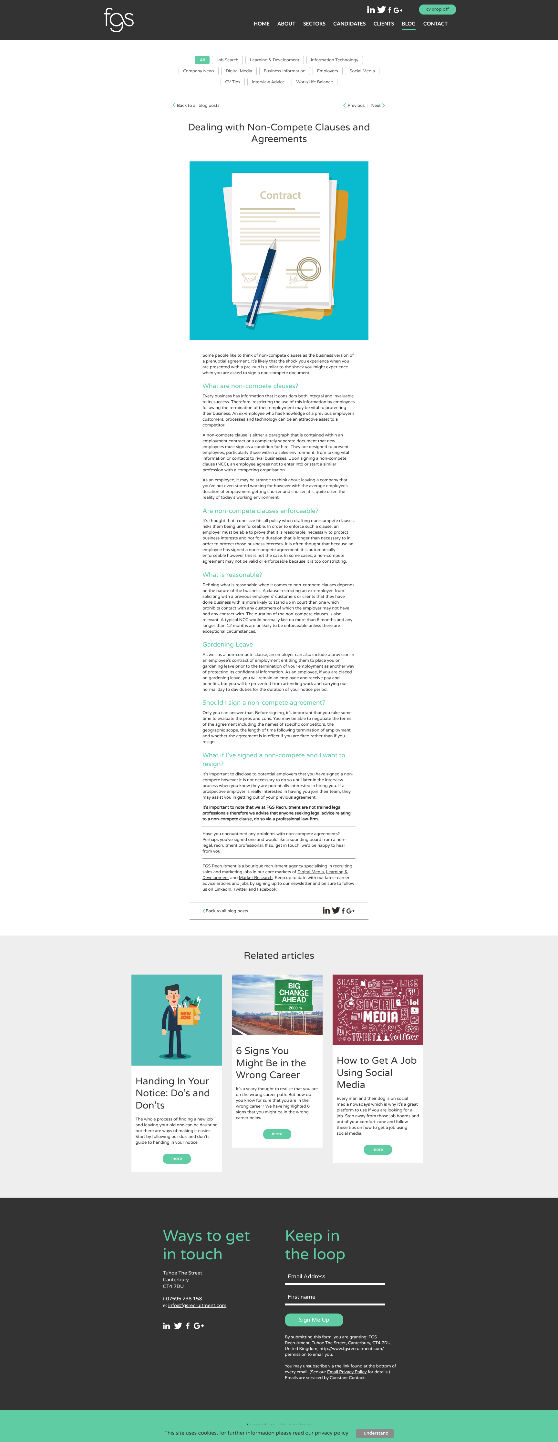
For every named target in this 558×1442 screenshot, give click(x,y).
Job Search (227, 60)
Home (262, 24)
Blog (408, 24)
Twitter (240, 889)
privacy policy (331, 1433)
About (286, 24)
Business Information (284, 71)
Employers (327, 71)
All (202, 60)
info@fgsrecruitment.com (197, 1306)
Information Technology (334, 60)
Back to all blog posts (198, 105)
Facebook (266, 889)
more (176, 1158)
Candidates (349, 24)
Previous (356, 105)
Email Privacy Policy (347, 1372)
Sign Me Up (314, 1319)
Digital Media (239, 71)
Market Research (256, 877)
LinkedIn (223, 889)
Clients (384, 24)
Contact (435, 24)
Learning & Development (274, 60)
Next (376, 105)
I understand (374, 1433)
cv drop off (437, 9)
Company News (198, 71)
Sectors (314, 24)
